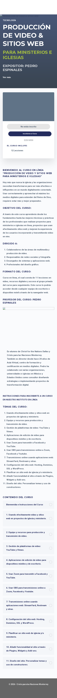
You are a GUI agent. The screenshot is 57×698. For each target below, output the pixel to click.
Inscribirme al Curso (30, 134)
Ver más (7, 77)
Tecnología (9, 20)
